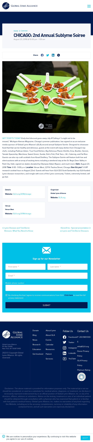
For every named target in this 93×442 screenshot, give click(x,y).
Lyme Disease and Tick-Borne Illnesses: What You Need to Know (18, 229)
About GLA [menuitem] (50, 335)
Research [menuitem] (36, 345)
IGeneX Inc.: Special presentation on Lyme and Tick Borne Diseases (74, 229)
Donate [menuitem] (36, 330)
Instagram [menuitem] (73, 348)
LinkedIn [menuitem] (72, 353)
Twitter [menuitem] (71, 342)
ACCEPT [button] (85, 438)
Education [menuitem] (37, 349)
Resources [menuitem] (50, 349)
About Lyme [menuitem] (51, 330)
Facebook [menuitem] (73, 337)
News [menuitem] (35, 340)
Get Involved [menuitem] (38, 354)
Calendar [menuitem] (24, 31)
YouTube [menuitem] (72, 359)
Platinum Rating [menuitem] (83, 370)
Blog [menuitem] (35, 335)
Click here (68, 295)
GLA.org (61, 197)
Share (35, 55)
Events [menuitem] (48, 340)
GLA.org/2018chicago (22, 194)
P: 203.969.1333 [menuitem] (83, 337)
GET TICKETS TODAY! (11, 138)
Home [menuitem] (16, 31)
